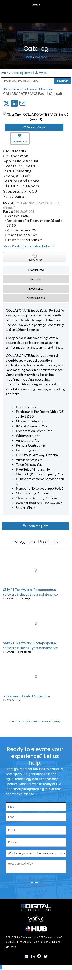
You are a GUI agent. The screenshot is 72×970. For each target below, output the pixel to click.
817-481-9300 (43, 942)
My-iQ (42, 73)
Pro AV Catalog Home (17, 73)
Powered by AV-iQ (51, 721)
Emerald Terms (16, 721)
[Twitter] (46, 956)
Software (30, 89)
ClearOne (46, 89)
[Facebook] (39, 956)
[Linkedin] (26, 956)
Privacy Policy (33, 721)
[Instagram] (33, 956)
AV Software (12, 89)
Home (28, 57)
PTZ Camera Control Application (26, 696)
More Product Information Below (27, 246)
